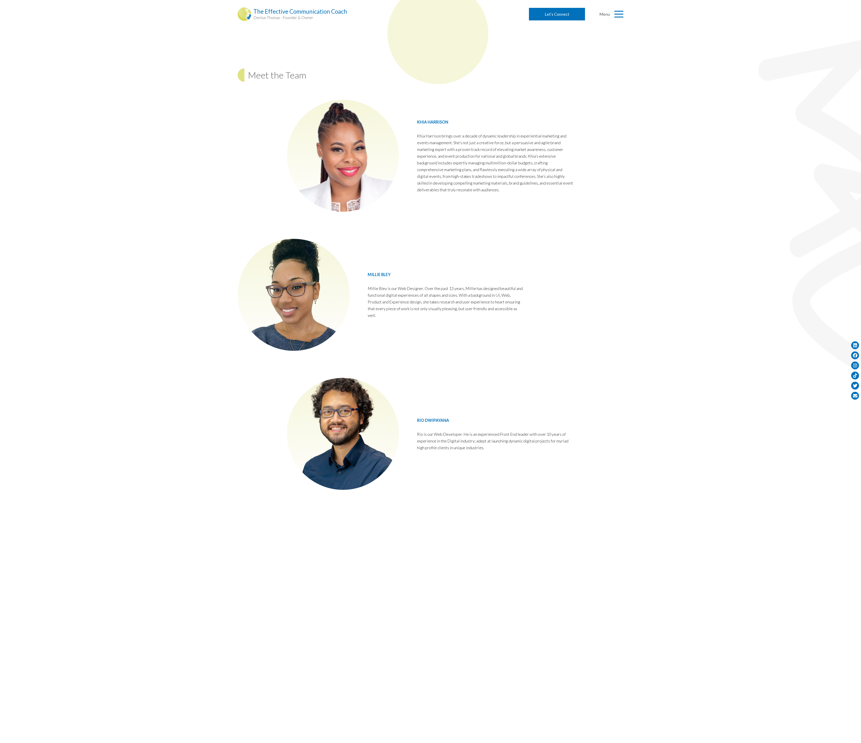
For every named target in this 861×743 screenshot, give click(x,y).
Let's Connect (557, 14)
